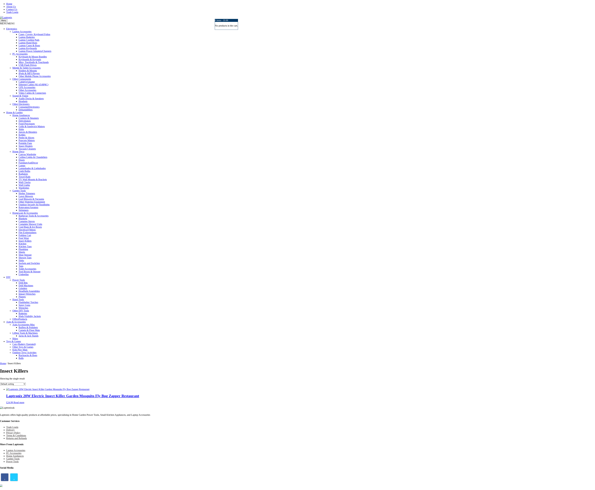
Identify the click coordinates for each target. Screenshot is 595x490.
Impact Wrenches (27, 294)
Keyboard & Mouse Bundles (33, 56)
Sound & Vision (20, 95)
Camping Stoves (27, 221)
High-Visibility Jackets (30, 316)
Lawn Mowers (26, 196)
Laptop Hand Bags (28, 42)
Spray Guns (24, 305)
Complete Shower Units (30, 224)
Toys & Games (13, 341)
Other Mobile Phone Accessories (35, 76)
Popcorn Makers (27, 140)
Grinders (23, 288)
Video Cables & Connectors (32, 93)
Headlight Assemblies (29, 291)
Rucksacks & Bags (28, 355)
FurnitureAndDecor (28, 162)
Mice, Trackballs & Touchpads (34, 62)
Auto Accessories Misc (23, 324)
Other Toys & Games (22, 347)
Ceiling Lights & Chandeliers (33, 157)
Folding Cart (25, 235)
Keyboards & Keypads (30, 59)
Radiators (23, 174)
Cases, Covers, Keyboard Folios (34, 34)
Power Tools (18, 280)
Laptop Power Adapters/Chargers (35, 51)
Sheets (22, 252)
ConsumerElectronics (29, 107)
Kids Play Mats (19, 349)
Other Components (21, 79)
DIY (8, 277)
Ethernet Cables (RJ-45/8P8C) (33, 84)
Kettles (22, 135)
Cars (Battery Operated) (24, 344)
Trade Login (12, 12)
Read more (19, 402)
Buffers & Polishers (28, 327)
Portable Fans (25, 143)
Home (9, 3)
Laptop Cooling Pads (29, 40)
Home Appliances (21, 115)
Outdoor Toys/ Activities (24, 352)
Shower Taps (25, 257)
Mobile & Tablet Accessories (26, 68)
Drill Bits (23, 282)
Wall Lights (24, 185)
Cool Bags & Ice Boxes (30, 227)
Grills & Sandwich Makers (32, 126)
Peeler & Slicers (26, 137)
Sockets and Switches (29, 263)
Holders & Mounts (28, 70)
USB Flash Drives (28, 65)
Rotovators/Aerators (28, 207)
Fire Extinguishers (27, 232)
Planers (22, 296)
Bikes (15, 338)
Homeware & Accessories (25, 213)
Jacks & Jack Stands (28, 335)
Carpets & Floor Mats (29, 330)
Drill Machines (26, 285)
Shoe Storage (25, 255)
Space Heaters (26, 146)
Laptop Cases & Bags (29, 45)
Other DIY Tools (20, 310)
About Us (11, 6)
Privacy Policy (13, 432)
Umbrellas (24, 274)
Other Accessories (27, 90)
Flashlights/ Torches (28, 302)
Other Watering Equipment (32, 201)
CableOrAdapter (27, 81)
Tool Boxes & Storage (29, 271)
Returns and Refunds (16, 438)
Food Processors (27, 123)
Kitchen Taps (25, 246)
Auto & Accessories (16, 322)
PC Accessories (20, 54)
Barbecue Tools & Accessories (33, 215)
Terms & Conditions (16, 435)
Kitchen (22, 243)
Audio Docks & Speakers (31, 98)
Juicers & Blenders (28, 132)
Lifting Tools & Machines (25, 333)
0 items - (221, 20)
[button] (7, 23)
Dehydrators (25, 121)
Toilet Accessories (27, 268)
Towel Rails (24, 176)
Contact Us (11, 9)
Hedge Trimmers (27, 193)
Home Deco (18, 151)
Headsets (23, 101)
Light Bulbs (24, 171)
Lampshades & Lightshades (32, 168)
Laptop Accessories (21, 31)
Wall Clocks (25, 182)
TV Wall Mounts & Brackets (33, 179)
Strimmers (24, 210)
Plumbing (23, 249)
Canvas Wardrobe (27, 154)
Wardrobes (24, 188)
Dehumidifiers (26, 109)
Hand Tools (18, 299)
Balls (21, 358)
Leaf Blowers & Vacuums (31, 199)
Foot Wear (24, 238)
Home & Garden (14, 112)
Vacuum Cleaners (27, 148)
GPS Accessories (27, 87)
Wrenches (23, 308)
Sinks (21, 260)
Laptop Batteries (27, 37)
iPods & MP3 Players (29, 73)
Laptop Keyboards (28, 48)
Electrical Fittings (27, 229)
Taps (21, 266)
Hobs (21, 129)
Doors (22, 160)
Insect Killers (25, 241)
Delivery (10, 430)
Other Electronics (20, 104)
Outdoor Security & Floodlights (34, 204)
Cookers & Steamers (29, 118)
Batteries (23, 313)
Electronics (11, 28)
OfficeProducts (19, 319)
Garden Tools (19, 190)
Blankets (23, 218)
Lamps (22, 165)
